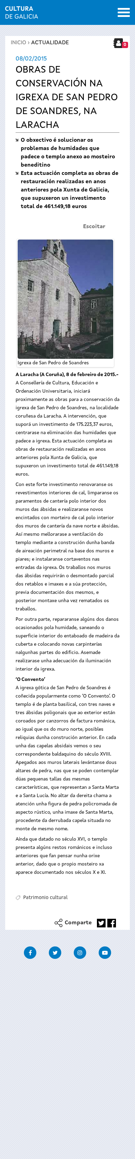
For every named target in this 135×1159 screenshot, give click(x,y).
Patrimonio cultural (45, 897)
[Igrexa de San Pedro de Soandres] (65, 299)
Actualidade (50, 43)
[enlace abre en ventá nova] (101, 923)
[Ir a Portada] (21, 14)
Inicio (18, 43)
